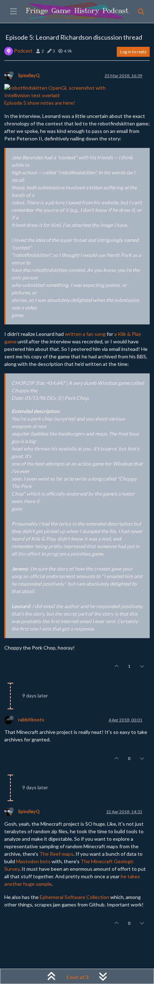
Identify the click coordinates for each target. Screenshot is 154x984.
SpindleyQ (29, 75)
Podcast (23, 51)
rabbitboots (31, 719)
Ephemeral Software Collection (74, 897)
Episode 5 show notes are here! (39, 103)
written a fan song (85, 334)
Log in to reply (133, 51)
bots (45, 861)
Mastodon (27, 861)
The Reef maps (56, 854)
